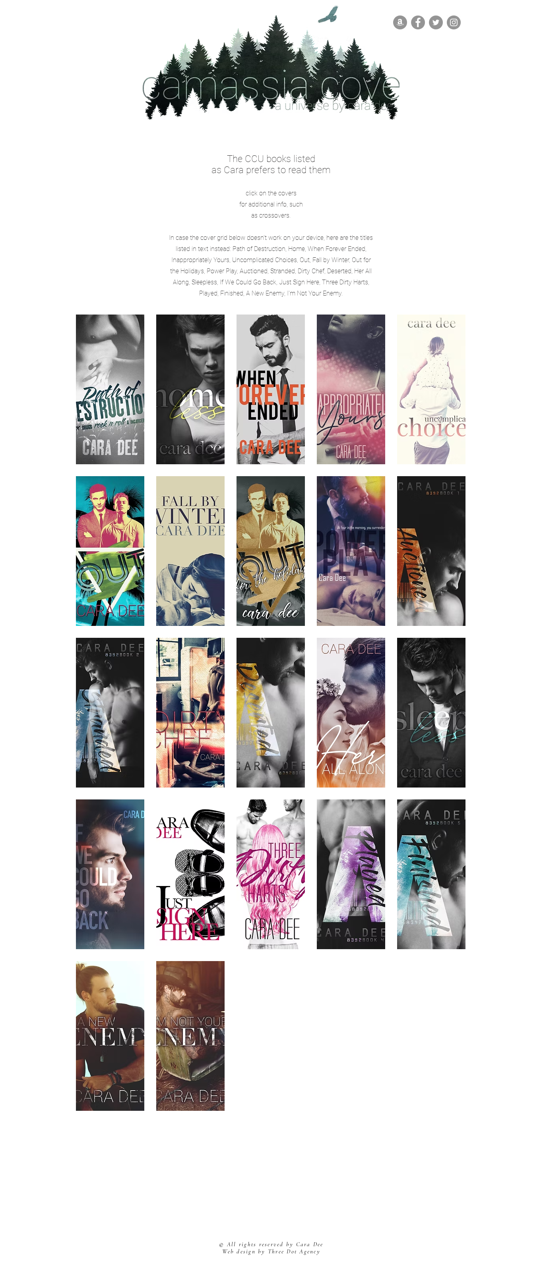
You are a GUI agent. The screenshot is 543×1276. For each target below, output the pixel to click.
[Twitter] (436, 22)
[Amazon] (400, 22)
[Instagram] (454, 22)
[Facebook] (418, 22)
